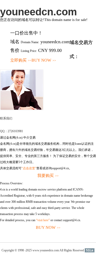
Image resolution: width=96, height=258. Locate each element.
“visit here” (43, 220)
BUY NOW (43, 60)
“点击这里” (29, 168)
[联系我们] (22, 109)
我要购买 (48, 175)
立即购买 (20, 60)
